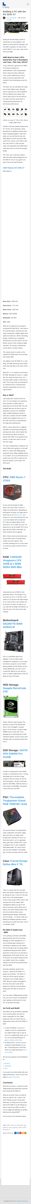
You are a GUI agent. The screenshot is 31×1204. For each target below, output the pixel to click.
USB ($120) (18, 1040)
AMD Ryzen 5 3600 (20, 515)
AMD (8, 1125)
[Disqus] (15, 1162)
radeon (20, 1127)
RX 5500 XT (6, 1129)
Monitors (7, 1063)
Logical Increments (14, 1077)
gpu (25, 1125)
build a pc (13, 1125)
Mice (6, 1068)
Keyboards (8, 1066)
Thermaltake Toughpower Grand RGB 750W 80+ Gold (15, 800)
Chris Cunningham (11, 18)
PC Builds (9, 19)
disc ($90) (10, 1040)
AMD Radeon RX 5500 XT (13, 168)
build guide (20, 1125)
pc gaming (14, 1127)
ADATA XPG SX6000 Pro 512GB (15, 753)
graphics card (7, 1127)
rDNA (24, 1127)
